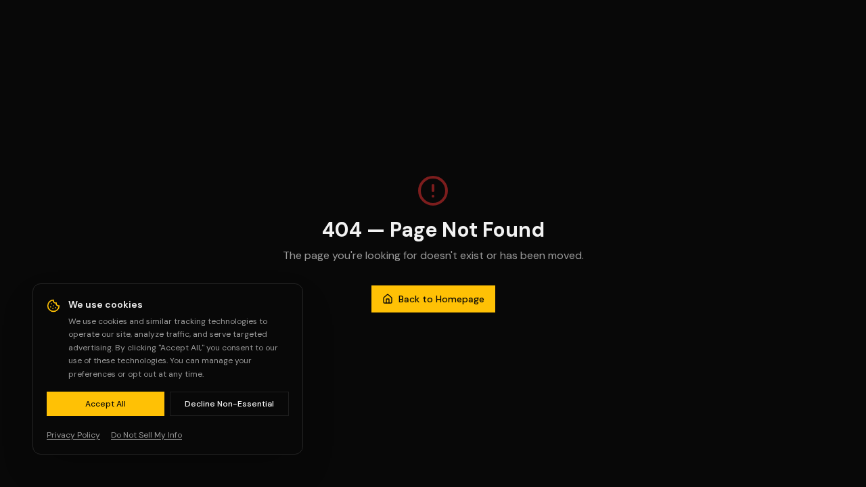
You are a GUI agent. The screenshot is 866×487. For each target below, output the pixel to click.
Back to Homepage (441, 299)
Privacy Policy (73, 435)
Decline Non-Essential (229, 403)
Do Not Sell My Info (146, 435)
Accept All (105, 403)
